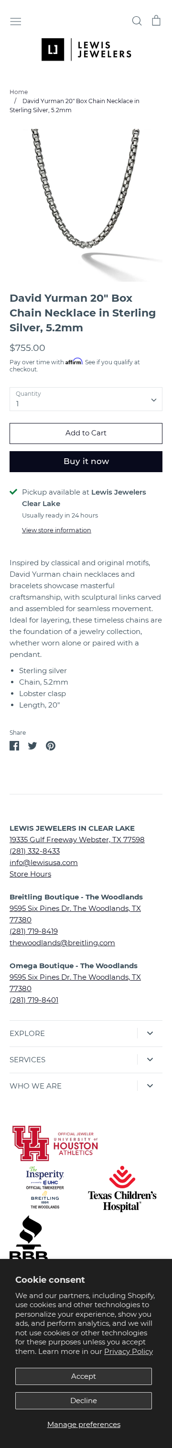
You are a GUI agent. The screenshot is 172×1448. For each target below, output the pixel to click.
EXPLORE (27, 1033)
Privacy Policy (128, 1351)
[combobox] (86, 399)
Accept (83, 1376)
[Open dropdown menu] (149, 1033)
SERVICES (27, 1059)
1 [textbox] (17, 403)
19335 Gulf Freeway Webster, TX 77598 (77, 839)
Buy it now (86, 461)
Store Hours (30, 873)
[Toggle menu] (16, 20)
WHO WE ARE (36, 1085)
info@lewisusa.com (44, 862)
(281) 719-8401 (34, 999)
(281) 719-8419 (34, 931)
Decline (83, 1400)
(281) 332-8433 (35, 851)
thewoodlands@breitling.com (62, 942)
